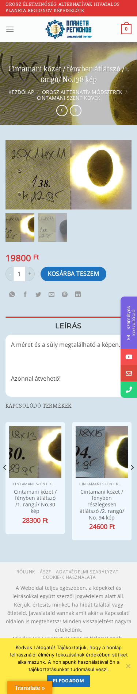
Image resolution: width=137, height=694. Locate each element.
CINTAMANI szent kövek (68, 97)
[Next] (132, 482)
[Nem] (128, 668)
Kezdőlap (21, 92)
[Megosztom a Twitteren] (39, 295)
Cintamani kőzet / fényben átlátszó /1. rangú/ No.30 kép (35, 501)
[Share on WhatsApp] (12, 295)
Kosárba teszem (73, 274)
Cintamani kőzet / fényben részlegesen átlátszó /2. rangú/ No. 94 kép (102, 505)
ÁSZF (45, 572)
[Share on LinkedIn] (78, 295)
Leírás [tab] (68, 325)
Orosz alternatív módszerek (82, 92)
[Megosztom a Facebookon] (25, 295)
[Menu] (9, 29)
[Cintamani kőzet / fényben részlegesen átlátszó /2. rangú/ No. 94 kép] (102, 452)
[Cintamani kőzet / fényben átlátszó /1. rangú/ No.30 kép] (35, 452)
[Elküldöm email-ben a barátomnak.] (52, 295)
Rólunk (25, 572)
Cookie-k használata (69, 577)
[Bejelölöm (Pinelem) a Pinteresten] (65, 295)
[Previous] (5, 482)
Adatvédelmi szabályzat (87, 572)
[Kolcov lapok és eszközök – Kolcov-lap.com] (68, 29)
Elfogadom (68, 680)
